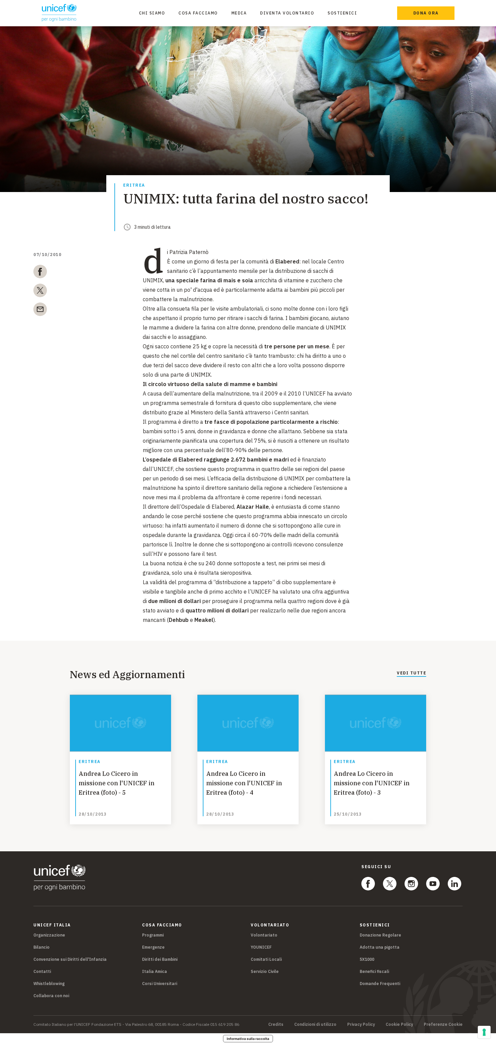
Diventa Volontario (287, 12)
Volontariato (264, 935)
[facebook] (40, 273)
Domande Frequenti (380, 983)
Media (239, 12)
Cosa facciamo (198, 12)
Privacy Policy (361, 1024)
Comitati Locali (266, 959)
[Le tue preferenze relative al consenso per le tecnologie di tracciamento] (484, 1032)
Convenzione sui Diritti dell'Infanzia (70, 959)
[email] (40, 311)
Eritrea (134, 185)
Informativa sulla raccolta (248, 1039)
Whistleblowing (48, 983)
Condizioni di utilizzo (315, 1024)
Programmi (153, 935)
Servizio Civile (265, 971)
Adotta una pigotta (379, 947)
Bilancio (41, 947)
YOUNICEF (261, 947)
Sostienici (342, 12)
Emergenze (153, 947)
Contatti (42, 971)
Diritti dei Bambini (159, 959)
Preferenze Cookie (443, 1024)
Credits (275, 1024)
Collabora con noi (51, 995)
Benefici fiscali (374, 971)
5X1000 (367, 959)
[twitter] (40, 292)
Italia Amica (154, 971)
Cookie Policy (399, 1024)
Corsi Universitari (159, 983)
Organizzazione (49, 935)
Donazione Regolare (380, 935)
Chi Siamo (152, 12)
